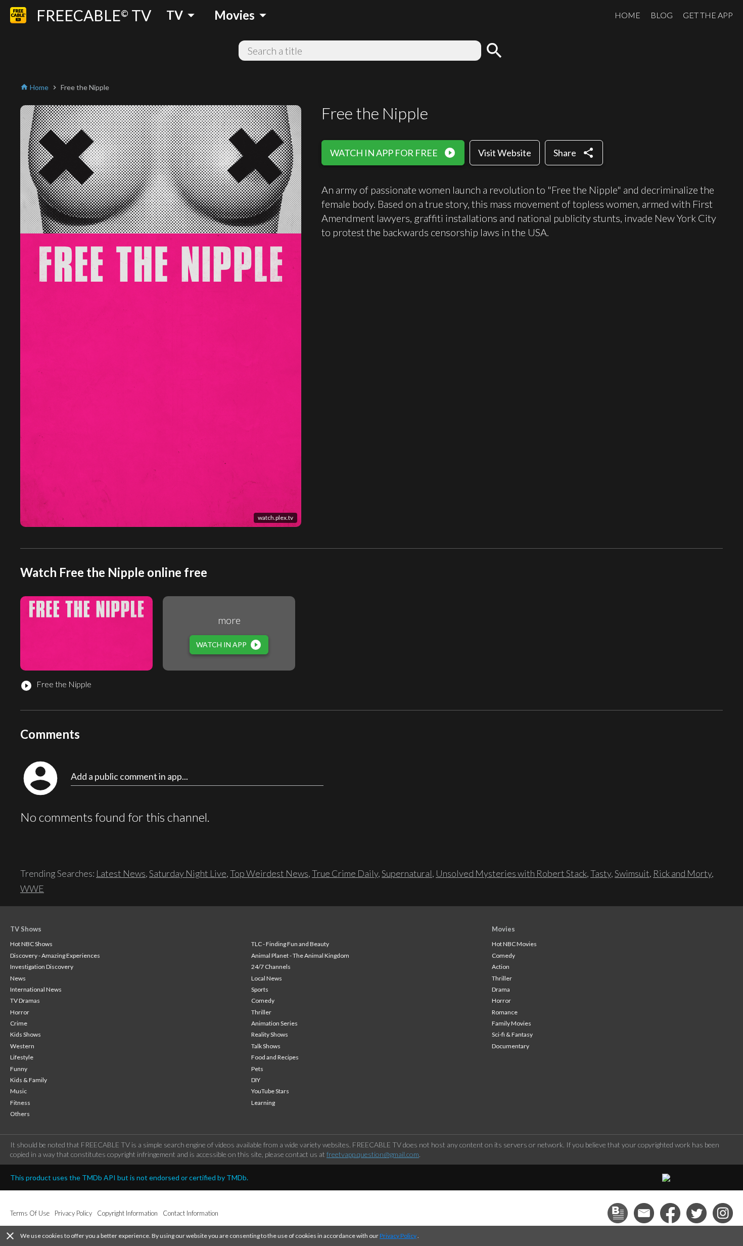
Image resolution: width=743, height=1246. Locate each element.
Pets (257, 1069)
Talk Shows (266, 1046)
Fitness (20, 1102)
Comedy (262, 1000)
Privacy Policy (398, 1235)
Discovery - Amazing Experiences (55, 955)
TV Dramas (25, 1000)
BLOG (662, 15)
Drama (501, 989)
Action (500, 966)
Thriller (261, 1012)
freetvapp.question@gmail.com (373, 1154)
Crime (18, 1023)
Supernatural (407, 873)
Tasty (600, 873)
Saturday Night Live (187, 873)
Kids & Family (28, 1080)
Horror (19, 1012)
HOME (627, 15)
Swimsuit (632, 873)
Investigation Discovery (41, 966)
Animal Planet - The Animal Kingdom (300, 955)
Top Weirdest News (269, 873)
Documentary (510, 1046)
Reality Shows (269, 1034)
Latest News (121, 873)
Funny (18, 1069)
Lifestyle (21, 1057)
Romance (505, 1012)
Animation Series (274, 1023)
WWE (32, 888)
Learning (263, 1102)
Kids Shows (25, 1034)
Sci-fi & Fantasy (512, 1034)
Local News (266, 978)
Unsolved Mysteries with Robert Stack (511, 873)
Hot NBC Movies (514, 944)
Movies (503, 929)
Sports (259, 989)
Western (22, 1046)
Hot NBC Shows (31, 944)
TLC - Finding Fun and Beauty (290, 944)
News (18, 978)
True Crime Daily (345, 873)
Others (20, 1114)
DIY (255, 1080)
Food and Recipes (275, 1057)
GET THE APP (708, 15)
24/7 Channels (271, 966)
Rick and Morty (682, 873)
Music (18, 1091)
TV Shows (25, 929)
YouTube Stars (270, 1091)
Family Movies (511, 1023)
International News (36, 989)
